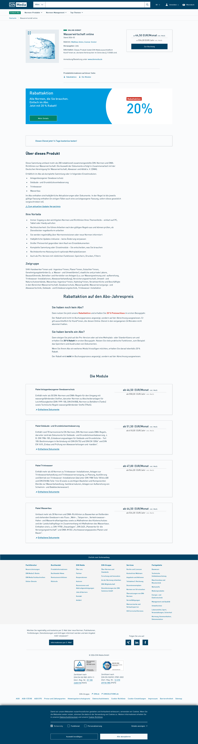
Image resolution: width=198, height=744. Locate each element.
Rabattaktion (71, 77)
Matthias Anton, (77, 42)
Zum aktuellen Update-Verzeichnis (44, 206)
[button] (172, 4)
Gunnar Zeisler (90, 42)
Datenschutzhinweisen (69, 717)
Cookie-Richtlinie (96, 717)
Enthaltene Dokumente (48, 409)
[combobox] (97, 4)
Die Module (86, 77)
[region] (99, 720)
